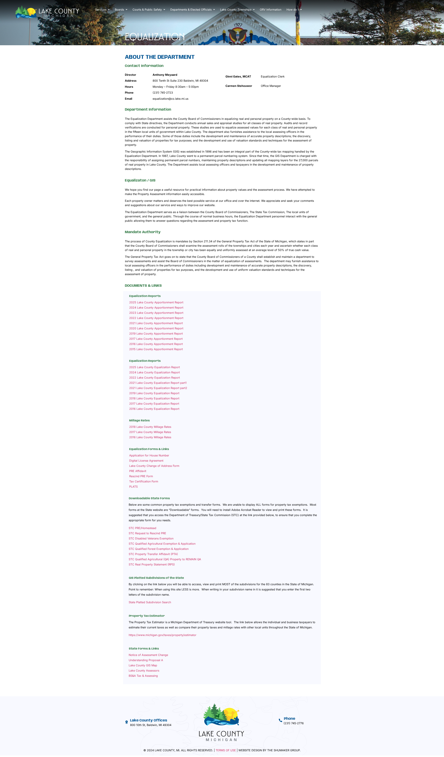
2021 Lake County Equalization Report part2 (158, 388)
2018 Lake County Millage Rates (150, 427)
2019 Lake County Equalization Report (154, 393)
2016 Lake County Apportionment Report (156, 344)
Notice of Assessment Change (148, 655)
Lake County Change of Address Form (154, 466)
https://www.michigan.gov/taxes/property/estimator (162, 635)
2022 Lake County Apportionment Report (156, 318)
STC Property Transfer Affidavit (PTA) (153, 554)
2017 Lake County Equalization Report (154, 403)
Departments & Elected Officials (191, 9)
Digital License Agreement (146, 460)
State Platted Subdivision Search (150, 602)
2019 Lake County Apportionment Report (156, 333)
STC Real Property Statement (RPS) (152, 564)
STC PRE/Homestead (142, 528)
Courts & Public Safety (147, 9)
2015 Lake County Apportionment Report (156, 349)
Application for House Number (149, 455)
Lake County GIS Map (143, 665)
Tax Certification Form (143, 481)
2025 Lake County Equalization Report (154, 367)
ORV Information (270, 9)
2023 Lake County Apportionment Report (156, 312)
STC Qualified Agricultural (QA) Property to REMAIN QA (165, 559)
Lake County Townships (235, 9)
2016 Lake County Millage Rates (150, 437)
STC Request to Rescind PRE (147, 533)
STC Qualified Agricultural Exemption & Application (162, 543)
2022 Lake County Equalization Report (154, 377)
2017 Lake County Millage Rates (150, 432)
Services (100, 9)
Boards (119, 9)
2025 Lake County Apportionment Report (156, 302)
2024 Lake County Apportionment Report (156, 307)
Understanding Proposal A (146, 660)
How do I (292, 9)
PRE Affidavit (137, 471)
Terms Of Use (226, 750)
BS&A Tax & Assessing (143, 675)
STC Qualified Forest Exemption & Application (159, 549)
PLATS (133, 486)
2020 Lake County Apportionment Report (156, 328)
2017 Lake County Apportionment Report (156, 338)
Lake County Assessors (144, 670)
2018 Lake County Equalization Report (154, 398)
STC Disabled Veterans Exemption (151, 538)
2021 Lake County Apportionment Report (156, 323)
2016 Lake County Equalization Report (154, 408)
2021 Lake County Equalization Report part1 (158, 382)
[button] (102, 9)
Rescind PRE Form (141, 476)
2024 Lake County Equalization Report (154, 372)
